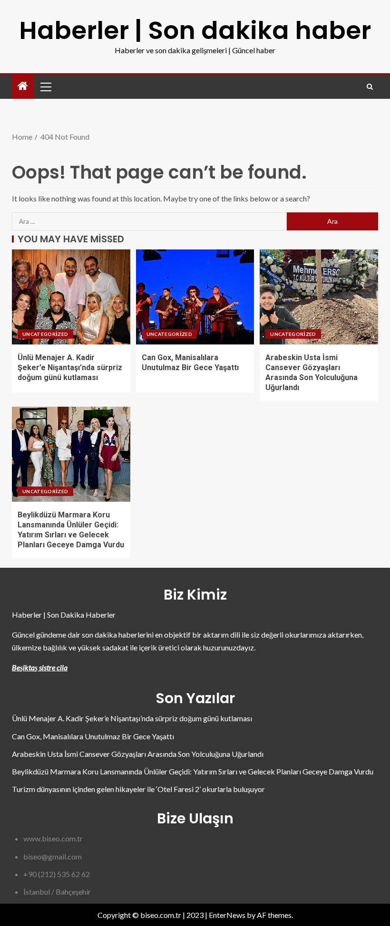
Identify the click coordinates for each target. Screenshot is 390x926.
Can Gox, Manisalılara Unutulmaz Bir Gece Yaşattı (93, 736)
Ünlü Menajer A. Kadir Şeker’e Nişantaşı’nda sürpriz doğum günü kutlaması (70, 367)
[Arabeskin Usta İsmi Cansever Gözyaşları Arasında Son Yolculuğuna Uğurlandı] (319, 296)
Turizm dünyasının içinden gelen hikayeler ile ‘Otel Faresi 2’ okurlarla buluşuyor (138, 788)
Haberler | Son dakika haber (195, 30)
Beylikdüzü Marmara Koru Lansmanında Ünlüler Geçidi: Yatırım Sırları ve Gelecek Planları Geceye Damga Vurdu (192, 771)
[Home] (23, 86)
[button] (45, 86)
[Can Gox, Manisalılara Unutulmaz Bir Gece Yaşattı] (195, 296)
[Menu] (45, 86)
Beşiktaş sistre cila (40, 667)
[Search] (370, 86)
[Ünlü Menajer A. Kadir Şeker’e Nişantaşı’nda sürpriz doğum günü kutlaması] (71, 296)
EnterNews (227, 914)
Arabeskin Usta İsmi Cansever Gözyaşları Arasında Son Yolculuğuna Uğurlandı (137, 753)
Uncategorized (45, 334)
